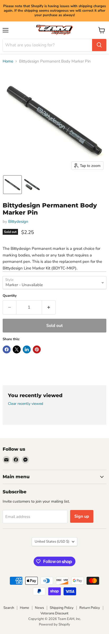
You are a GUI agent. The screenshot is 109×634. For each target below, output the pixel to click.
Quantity (10, 296)
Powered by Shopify (54, 624)
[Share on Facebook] (7, 349)
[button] (12, 185)
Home (8, 61)
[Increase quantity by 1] (49, 307)
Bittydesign (18, 221)
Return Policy (89, 607)
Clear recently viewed (25, 404)
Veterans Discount (54, 613)
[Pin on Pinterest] (37, 349)
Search (8, 607)
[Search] (99, 45)
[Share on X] (17, 349)
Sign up (81, 516)
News (39, 607)
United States (52, 541)
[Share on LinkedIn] (27, 349)
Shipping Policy (62, 607)
